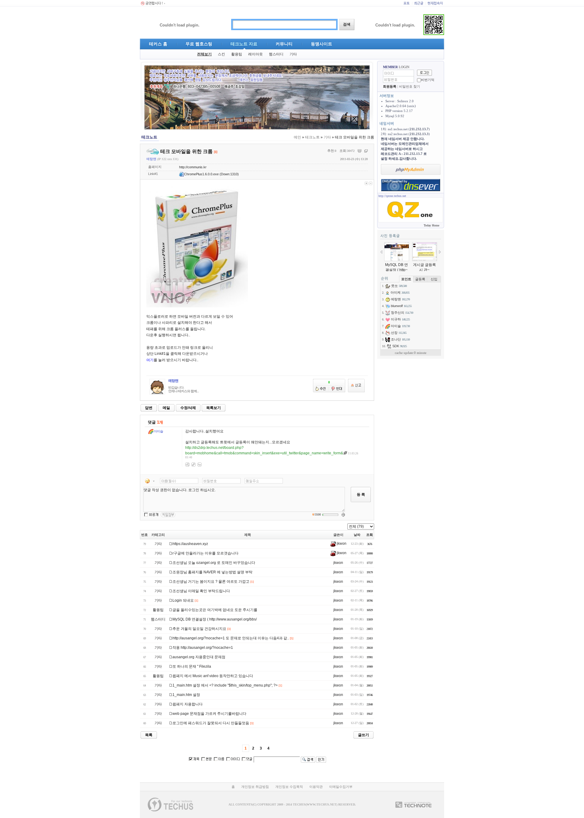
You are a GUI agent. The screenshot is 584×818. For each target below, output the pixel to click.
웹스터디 (276, 54)
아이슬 (158, 431)
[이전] (381, 252)
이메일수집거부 (341, 786)
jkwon (341, 543)
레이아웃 (255, 54)
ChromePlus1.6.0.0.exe (201, 174)
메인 (297, 137)
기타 (293, 54)
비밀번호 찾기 (409, 86)
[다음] (440, 252)
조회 (369, 535)
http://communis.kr (193, 167)
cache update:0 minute (410, 353)
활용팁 (236, 54)
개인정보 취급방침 (255, 786)
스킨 (221, 54)
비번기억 (427, 80)
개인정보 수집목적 (289, 786)
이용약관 (316, 786)
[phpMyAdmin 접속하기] (410, 169)
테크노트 (312, 137)
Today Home (431, 225)
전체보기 (204, 54)
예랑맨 (151, 159)
